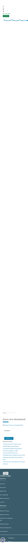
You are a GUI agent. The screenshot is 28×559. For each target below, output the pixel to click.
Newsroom (3, 487)
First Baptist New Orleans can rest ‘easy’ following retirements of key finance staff (14, 457)
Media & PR (3, 491)
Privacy (10, 541)
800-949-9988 (6, 13)
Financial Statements (5, 527)
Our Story (2, 484)
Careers (2, 502)
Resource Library (4, 514)
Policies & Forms (4, 524)
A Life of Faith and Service (10, 453)
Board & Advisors (4, 498)
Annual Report (4, 531)
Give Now (6, 16)
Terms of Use (11, 545)
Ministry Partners (4, 511)
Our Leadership (4, 494)
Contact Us (8, 438)
